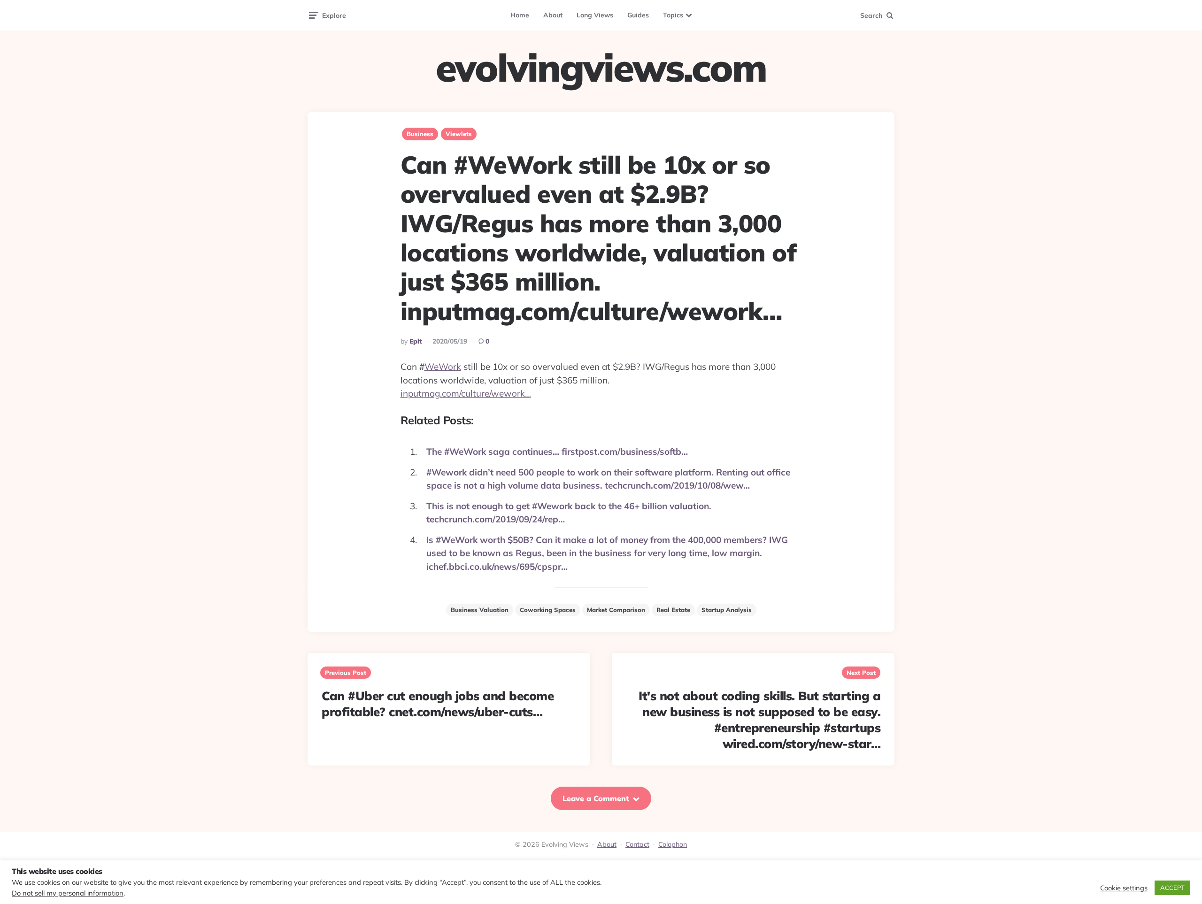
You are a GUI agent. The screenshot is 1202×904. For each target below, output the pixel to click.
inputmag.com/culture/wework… (466, 393)
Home (519, 15)
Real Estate (673, 609)
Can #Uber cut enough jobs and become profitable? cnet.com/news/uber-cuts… (438, 704)
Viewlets (459, 134)
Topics (673, 15)
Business (420, 134)
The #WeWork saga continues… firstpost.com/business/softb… (557, 451)
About (552, 15)
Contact (637, 844)
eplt (415, 341)
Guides (638, 15)
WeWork (442, 366)
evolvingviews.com (601, 68)
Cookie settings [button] (1124, 888)
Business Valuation (480, 609)
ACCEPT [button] (1172, 887)
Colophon (672, 844)
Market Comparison (616, 609)
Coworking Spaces (548, 609)
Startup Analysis (726, 609)
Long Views (595, 15)
